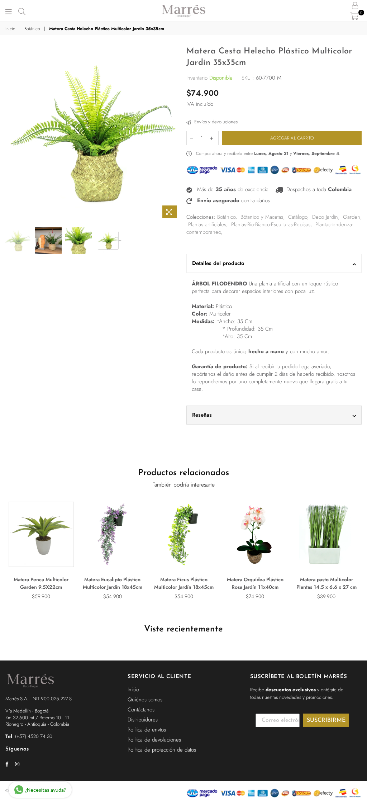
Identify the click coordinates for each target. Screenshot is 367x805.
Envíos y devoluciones (215, 122)
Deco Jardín (325, 217)
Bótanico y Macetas (261, 217)
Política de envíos (147, 730)
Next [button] (174, 134)
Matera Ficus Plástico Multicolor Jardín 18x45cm (184, 583)
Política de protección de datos (162, 750)
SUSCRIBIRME (326, 720)
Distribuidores (143, 720)
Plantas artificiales (207, 224)
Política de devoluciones (154, 740)
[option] (93, 134)
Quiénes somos (145, 700)
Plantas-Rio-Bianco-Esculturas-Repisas (270, 224)
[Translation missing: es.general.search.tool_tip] (22, 10)
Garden (351, 217)
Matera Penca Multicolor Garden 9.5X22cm (41, 583)
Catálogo (297, 217)
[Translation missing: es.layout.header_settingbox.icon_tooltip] (355, 5)
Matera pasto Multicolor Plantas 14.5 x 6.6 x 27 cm (326, 583)
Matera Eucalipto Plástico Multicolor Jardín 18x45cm (112, 583)
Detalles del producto (218, 263)
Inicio (10, 29)
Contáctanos (141, 710)
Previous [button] (11, 134)
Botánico (32, 29)
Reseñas (202, 415)
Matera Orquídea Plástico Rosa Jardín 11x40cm (255, 583)
